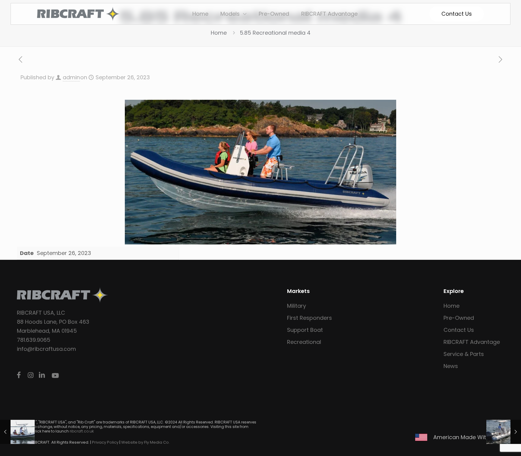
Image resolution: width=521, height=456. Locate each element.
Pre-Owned (459, 318)
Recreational (304, 342)
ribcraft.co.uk (82, 431)
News (451, 366)
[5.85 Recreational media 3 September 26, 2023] (503, 432)
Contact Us (459, 330)
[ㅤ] (19, 375)
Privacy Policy (105, 442)
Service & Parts (464, 354)
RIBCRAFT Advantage (472, 342)
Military (296, 306)
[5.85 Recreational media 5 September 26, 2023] (17, 432)
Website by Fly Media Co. (145, 442)
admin (71, 77)
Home (219, 32)
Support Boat (305, 330)
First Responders (309, 318)
